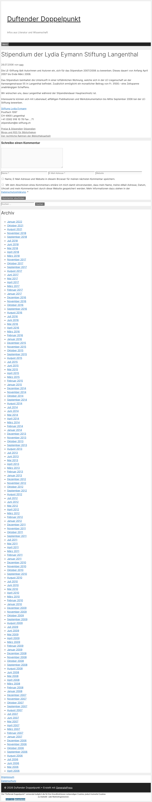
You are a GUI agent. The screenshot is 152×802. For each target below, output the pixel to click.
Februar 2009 (15, 645)
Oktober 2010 (15, 570)
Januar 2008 (14, 691)
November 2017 (16, 259)
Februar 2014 (15, 426)
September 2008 (17, 664)
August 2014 (14, 403)
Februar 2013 (15, 471)
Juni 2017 (13, 274)
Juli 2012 (12, 498)
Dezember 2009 (17, 607)
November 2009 (17, 611)
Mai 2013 (12, 460)
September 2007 (17, 706)
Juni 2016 (13, 320)
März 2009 (13, 642)
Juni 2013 (13, 456)
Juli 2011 (12, 539)
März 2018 (13, 255)
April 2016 (13, 327)
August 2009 (15, 623)
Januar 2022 (14, 221)
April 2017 (13, 282)
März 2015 (13, 377)
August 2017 (14, 271)
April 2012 (13, 509)
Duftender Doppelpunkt (44, 19)
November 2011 (16, 528)
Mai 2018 (12, 248)
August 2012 (14, 494)
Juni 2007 (13, 717)
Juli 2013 (12, 452)
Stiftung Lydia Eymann (13, 108)
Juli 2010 (12, 581)
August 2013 (14, 448)
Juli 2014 (12, 407)
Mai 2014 (12, 414)
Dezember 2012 (16, 479)
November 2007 (17, 698)
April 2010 (13, 592)
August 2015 (14, 358)
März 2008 (13, 683)
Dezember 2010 (16, 562)
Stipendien (29, 128)
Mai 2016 (12, 324)
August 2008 (15, 668)
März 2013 (13, 467)
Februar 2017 (15, 289)
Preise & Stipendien (12, 128)
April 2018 (13, 252)
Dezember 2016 (16, 297)
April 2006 (13, 770)
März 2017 (13, 286)
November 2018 (16, 233)
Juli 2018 (12, 240)
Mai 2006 (13, 766)
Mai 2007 (12, 721)
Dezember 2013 (16, 433)
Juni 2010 (13, 585)
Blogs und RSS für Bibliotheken (18, 132)
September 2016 (17, 308)
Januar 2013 (14, 475)
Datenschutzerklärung (13, 192)
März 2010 (13, 596)
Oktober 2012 (15, 486)
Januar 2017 (14, 293)
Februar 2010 (15, 600)
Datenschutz (8, 780)
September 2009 (17, 619)
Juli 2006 (12, 759)
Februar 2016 (15, 335)
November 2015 (16, 346)
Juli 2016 (12, 316)
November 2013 (16, 437)
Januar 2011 (14, 558)
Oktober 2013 (15, 441)
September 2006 (17, 751)
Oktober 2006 (15, 748)
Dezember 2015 (16, 342)
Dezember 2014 (16, 388)
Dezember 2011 (16, 524)
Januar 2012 (14, 520)
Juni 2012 (13, 501)
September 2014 (17, 399)
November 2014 (16, 392)
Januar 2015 (14, 384)
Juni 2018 (13, 244)
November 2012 (16, 483)
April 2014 (13, 418)
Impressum (7, 777)
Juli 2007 (12, 713)
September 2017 (17, 267)
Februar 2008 (15, 687)
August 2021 (14, 229)
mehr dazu (10, 799)
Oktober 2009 (15, 615)
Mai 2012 (12, 505)
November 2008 (17, 657)
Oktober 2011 (15, 532)
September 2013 (17, 445)
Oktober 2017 (15, 263)
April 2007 (13, 725)
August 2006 (15, 755)
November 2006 (17, 744)
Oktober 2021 (15, 225)
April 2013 (13, 464)
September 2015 (17, 354)
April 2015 (13, 373)
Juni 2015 (13, 365)
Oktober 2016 (15, 305)
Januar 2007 (14, 736)
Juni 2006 (13, 763)
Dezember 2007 (16, 695)
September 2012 (17, 490)
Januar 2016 (14, 339)
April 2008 (13, 679)
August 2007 (15, 710)
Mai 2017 (12, 278)
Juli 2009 (12, 626)
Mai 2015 (12, 369)
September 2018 (17, 236)
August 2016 (14, 312)
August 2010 (14, 577)
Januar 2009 (14, 649)
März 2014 (13, 422)
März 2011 (13, 551)
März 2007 (13, 729)
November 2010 (16, 566)
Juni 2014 (13, 411)
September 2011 (17, 536)
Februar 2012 (15, 517)
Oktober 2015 (15, 350)
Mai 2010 (12, 589)
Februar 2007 (15, 732)
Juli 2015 (12, 361)
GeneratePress (64, 787)
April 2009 (13, 638)
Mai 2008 (12, 676)
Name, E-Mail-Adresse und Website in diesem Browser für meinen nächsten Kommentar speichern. (60, 178)
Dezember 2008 (16, 653)
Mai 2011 (12, 543)
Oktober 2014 (15, 395)
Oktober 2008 (15, 660)
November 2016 (16, 301)
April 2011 (13, 547)
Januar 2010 (14, 604)
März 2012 (13, 513)
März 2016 (13, 331)
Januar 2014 (14, 430)
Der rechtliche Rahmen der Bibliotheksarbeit (26, 135)
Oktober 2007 (15, 702)
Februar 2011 (15, 554)
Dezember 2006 (17, 740)
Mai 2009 (13, 634)
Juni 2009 (13, 630)
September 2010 (17, 573)
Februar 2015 (15, 380)
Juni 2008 (13, 672)
